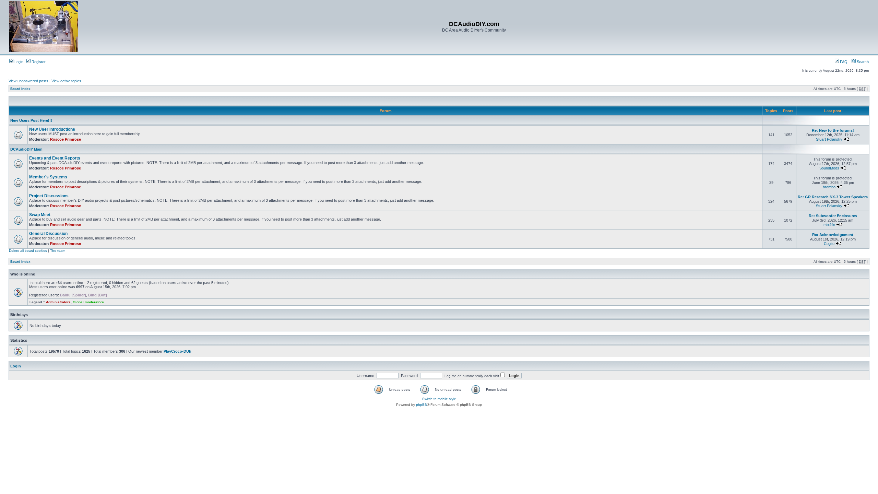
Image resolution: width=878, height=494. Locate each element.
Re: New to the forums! (833, 130)
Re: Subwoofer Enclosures (833, 216)
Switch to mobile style (439, 399)
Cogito (829, 244)
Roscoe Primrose (65, 139)
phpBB (421, 405)
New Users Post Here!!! (31, 120)
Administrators (58, 302)
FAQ (843, 62)
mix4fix (829, 225)
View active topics (66, 81)
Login (18, 62)
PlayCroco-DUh (177, 351)
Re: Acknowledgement (832, 235)
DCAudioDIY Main (26, 149)
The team (57, 250)
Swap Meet (39, 214)
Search (862, 62)
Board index (20, 89)
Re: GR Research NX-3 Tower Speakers (833, 197)
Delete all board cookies (28, 250)
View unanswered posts (28, 81)
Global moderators (88, 302)
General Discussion (48, 233)
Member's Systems (48, 177)
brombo (829, 187)
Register (38, 62)
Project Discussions (49, 195)
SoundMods (829, 168)
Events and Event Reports (54, 158)
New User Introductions (52, 129)
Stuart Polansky (829, 139)
